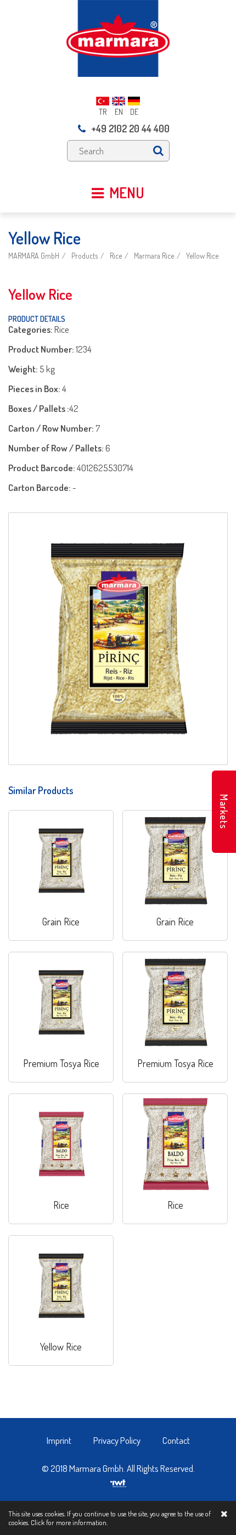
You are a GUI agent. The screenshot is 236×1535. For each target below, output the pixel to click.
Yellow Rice (202, 255)
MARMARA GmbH (33, 255)
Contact (176, 1440)
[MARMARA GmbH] (117, 37)
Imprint (59, 1440)
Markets (224, 811)
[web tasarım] (118, 1480)
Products (84, 255)
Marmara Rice (154, 255)
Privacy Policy (117, 1440)
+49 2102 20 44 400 (130, 128)
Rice (116, 255)
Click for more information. (69, 1522)
